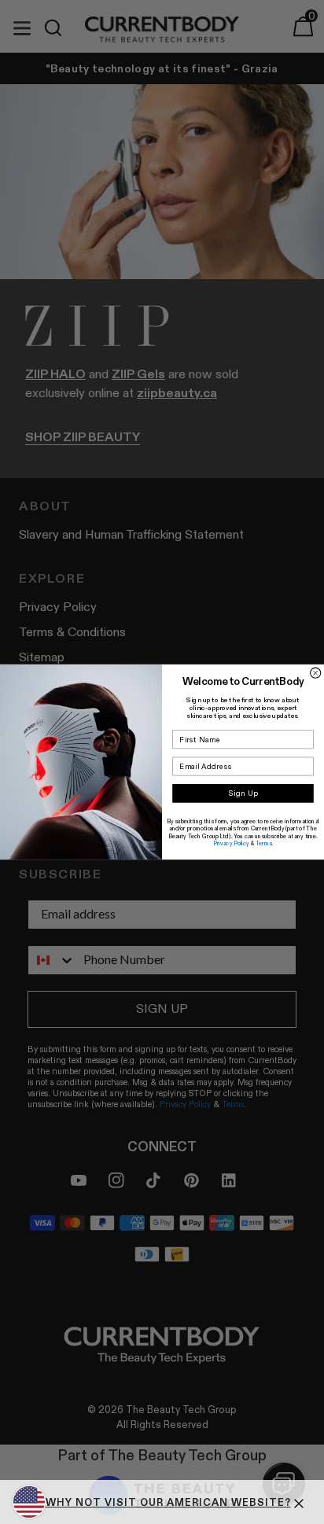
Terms (264, 844)
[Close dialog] (316, 673)
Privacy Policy (231, 844)
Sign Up (243, 793)
